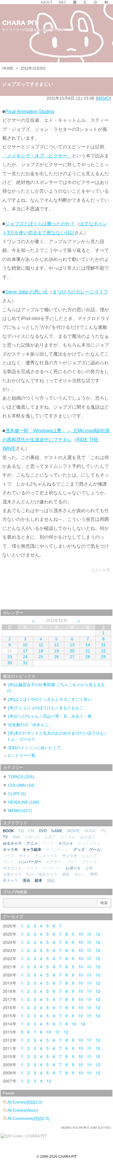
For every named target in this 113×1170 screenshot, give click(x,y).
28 (87, 656)
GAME (57, 831)
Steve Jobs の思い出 (26, 291)
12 (56, 644)
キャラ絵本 (32, 849)
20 (72, 651)
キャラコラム (89, 843)
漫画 (26, 880)
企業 (89, 868)
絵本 (38, 880)
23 (9, 656)
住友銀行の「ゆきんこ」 (30, 724)
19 (56, 651)
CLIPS (17, 793)
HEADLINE (23, 802)
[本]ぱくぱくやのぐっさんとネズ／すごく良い (50, 699)
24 (25, 656)
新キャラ (10, 880)
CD (21, 831)
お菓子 (50, 837)
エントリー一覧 (21, 755)
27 (72, 656)
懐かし (79, 874)
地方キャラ (48, 874)
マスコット (12, 868)
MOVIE (73, 831)
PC (103, 831)
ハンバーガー (30, 862)
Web (16, 837)
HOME (8, 68)
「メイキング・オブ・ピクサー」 (37, 155)
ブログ (71, 862)
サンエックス (46, 855)
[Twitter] (85, 2)
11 (41, 644)
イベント (65, 843)
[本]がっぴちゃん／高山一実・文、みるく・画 (50, 716)
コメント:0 (100, 570)
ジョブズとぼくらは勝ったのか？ (40, 223)
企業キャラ (12, 874)
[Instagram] (95, 2)
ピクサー (53, 862)
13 (72, 644)
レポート (73, 868)
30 (9, 662)
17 (25, 651)
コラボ (8, 855)
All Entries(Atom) (22, 1110)
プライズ (89, 862)
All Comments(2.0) (28, 1118)
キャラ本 (10, 849)
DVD (43, 831)
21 (87, 651)
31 (25, 662)
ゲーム (95, 849)
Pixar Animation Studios (29, 111)
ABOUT (46, 2)
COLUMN (21, 785)
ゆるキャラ (12, 843)
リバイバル (51, 868)
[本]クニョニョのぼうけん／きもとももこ (45, 707)
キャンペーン (57, 849)
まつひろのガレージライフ (80, 291)
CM (31, 831)
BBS (62, 2)
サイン (24, 855)
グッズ (79, 849)
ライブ (32, 868)
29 (103, 656)
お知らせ (32, 837)
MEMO (103, 98)
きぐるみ (67, 837)
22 (103, 651)
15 (103, 644)
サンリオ (69, 855)
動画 (30, 874)
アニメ (32, 843)
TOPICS (21, 776)
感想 (66, 874)
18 (41, 651)
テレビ (8, 862)
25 (41, 656)
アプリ (48, 843)
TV (5, 837)
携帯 (94, 874)
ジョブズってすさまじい (27, 84)
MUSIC (90, 831)
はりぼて (87, 837)
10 (25, 644)
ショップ (89, 855)
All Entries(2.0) (24, 1102)
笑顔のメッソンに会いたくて (34, 747)
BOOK (8, 831)
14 (87, 644)
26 (56, 656)
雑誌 (50, 880)
